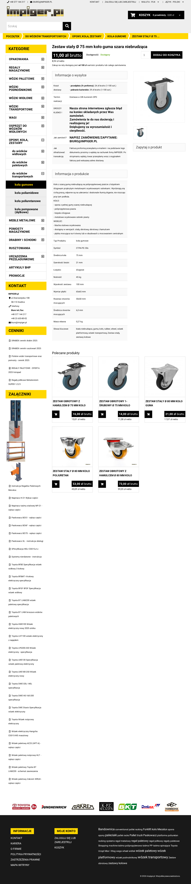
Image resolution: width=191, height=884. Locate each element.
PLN (148, 2)
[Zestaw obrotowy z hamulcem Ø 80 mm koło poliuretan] (118, 428)
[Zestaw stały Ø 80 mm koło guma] (165, 358)
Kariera (16, 843)
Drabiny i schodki (22, 240)
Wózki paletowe (21, 78)
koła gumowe (116, 36)
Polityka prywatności (26, 854)
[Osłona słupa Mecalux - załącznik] (16, 423)
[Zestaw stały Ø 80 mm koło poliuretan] (72, 428)
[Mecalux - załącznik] (16, 402)
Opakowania (18, 59)
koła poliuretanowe (28, 201)
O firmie (16, 848)
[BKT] (127, 804)
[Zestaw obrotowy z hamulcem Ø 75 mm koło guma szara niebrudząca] (72, 358)
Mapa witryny (20, 865)
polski (173, 2)
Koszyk (59, 847)
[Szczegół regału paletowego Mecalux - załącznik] (16, 463)
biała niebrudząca (84, 329)
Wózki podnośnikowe (20, 88)
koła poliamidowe (27, 193)
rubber (107, 329)
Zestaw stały (113, 333)
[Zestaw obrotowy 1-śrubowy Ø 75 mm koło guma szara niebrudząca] (118, 358)
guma (95, 329)
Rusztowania (19, 248)
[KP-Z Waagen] (106, 804)
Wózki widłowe (20, 98)
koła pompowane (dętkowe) (26, 210)
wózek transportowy (97, 333)
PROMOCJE (17, 275)
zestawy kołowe (83, 337)
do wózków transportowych (45, 36)
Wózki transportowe (21, 108)
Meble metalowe (22, 220)
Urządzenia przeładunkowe (21, 258)
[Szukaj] (67, 26)
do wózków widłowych (19, 152)
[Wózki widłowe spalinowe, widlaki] (172, 804)
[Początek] (35, 11)
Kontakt (94, 2)
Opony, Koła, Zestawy (86, 36)
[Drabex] (151, 804)
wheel (113, 329)
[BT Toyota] (24, 804)
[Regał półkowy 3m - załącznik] (16, 443)
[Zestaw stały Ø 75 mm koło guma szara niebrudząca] (159, 73)
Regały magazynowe (19, 69)
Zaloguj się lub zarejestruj (120, 2)
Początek (12, 36)
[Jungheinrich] (54, 804)
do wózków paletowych (19, 163)
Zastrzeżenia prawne (25, 859)
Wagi (13, 117)
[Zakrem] (83, 804)
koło (101, 329)
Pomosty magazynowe (19, 230)
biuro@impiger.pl (42, 2)
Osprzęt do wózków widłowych (18, 128)
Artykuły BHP (20, 267)
